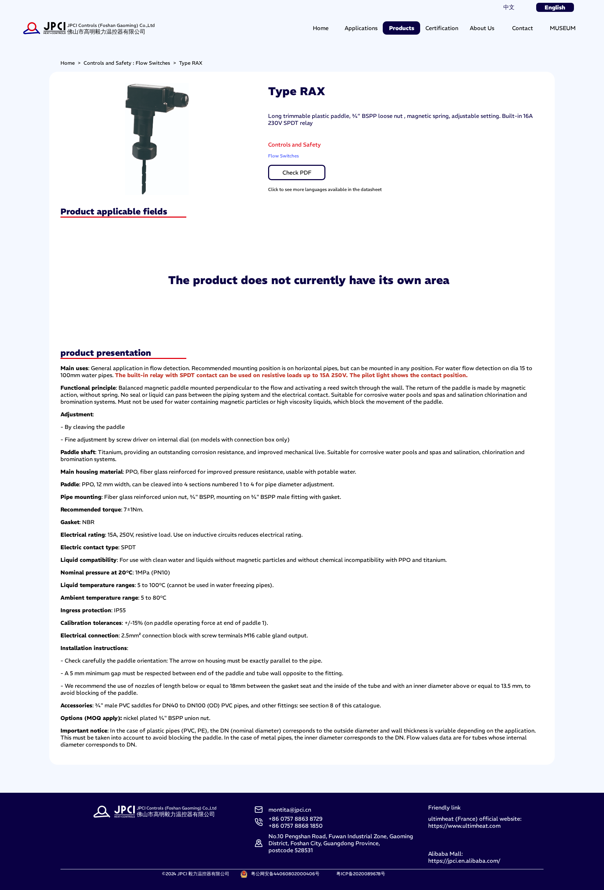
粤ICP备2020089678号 (360, 873)
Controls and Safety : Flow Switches (127, 63)
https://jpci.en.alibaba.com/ (464, 860)
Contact (522, 27)
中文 (509, 6)
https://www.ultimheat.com (464, 825)
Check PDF (296, 172)
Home (321, 27)
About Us (482, 27)
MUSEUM (563, 27)
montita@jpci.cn (289, 809)
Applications (361, 27)
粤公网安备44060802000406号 (285, 873)
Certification (441, 27)
